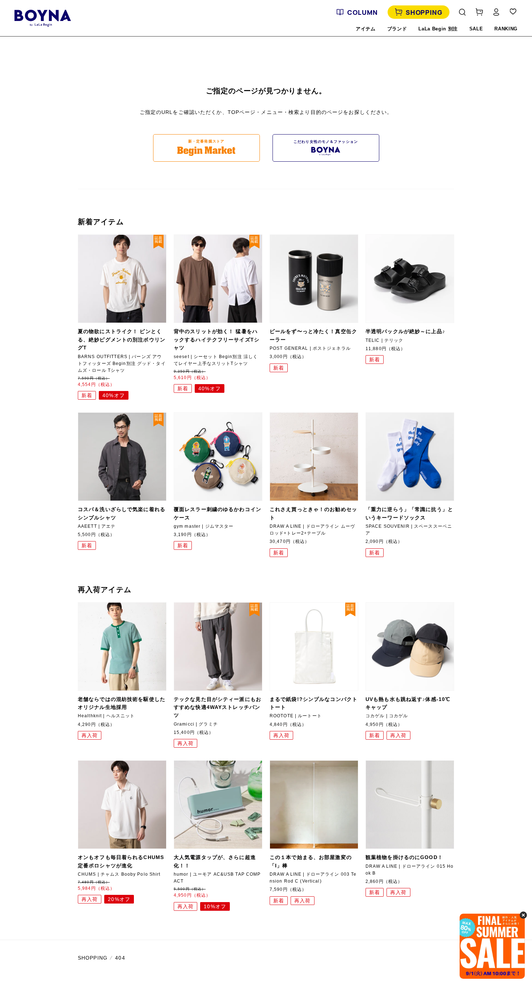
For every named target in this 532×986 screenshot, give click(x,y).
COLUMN (362, 12)
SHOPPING (424, 12)
